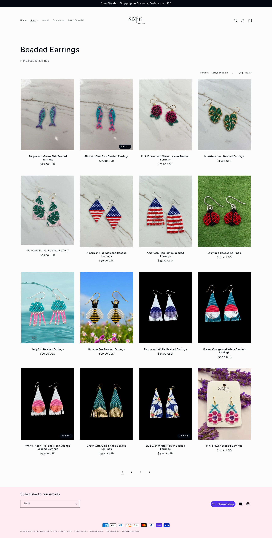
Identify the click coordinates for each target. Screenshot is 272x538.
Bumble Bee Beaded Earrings (106, 349)
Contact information (130, 531)
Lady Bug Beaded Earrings (224, 252)
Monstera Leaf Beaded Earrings (224, 156)
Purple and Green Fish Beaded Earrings (48, 158)
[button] (34, 20)
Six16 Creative (34, 531)
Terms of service (96, 531)
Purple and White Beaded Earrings (165, 349)
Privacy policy (80, 531)
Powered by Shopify (48, 531)
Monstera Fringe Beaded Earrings (48, 250)
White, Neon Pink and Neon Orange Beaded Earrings (47, 447)
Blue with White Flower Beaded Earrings (165, 447)
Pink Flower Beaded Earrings (224, 445)
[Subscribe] (76, 503)
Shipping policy (113, 531)
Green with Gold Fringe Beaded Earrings (107, 447)
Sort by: (204, 73)
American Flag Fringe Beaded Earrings (165, 254)
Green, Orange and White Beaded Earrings (224, 351)
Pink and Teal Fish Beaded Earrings (107, 156)
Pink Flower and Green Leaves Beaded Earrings (165, 158)
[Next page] (149, 472)
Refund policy (66, 531)
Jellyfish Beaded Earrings (48, 349)
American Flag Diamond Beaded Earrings (107, 254)
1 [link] (122, 472)
